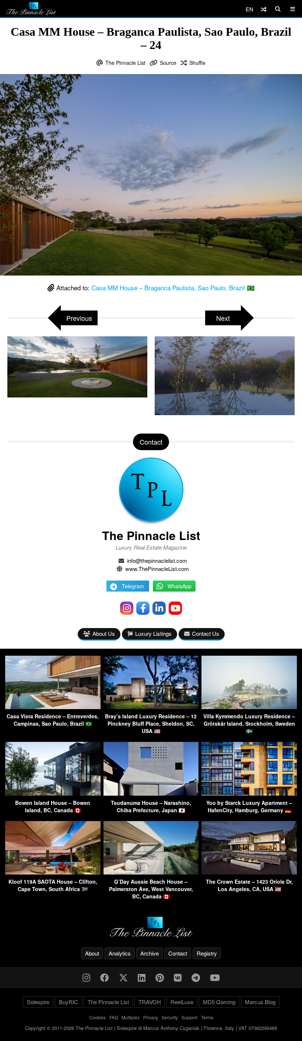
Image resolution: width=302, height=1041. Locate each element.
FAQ (113, 1017)
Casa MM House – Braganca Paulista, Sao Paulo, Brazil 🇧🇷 (172, 287)
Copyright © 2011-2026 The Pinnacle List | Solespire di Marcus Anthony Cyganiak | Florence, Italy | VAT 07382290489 (151, 1027)
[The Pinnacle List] (151, 928)
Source (168, 62)
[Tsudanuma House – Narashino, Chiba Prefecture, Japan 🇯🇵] (151, 793)
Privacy (150, 1017)
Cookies (97, 1017)
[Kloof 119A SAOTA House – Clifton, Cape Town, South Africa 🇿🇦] (53, 872)
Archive (149, 953)
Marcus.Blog (260, 1002)
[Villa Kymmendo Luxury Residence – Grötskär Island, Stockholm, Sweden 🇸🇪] (249, 707)
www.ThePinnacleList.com (157, 568)
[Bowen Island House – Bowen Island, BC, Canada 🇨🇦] (53, 793)
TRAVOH (149, 1002)
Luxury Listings (153, 633)
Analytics (120, 953)
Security (170, 1017)
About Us (103, 633)
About (92, 953)
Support (189, 1017)
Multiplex (131, 1017)
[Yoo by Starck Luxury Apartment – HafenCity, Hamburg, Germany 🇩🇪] (249, 793)
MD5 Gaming (219, 1002)
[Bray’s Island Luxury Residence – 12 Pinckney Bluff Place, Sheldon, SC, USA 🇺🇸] (151, 707)
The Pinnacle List (125, 62)
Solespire (38, 1002)
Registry (207, 953)
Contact (177, 953)
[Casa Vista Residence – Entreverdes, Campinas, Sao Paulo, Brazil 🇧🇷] (53, 707)
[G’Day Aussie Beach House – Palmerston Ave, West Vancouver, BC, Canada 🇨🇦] (151, 872)
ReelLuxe (182, 1002)
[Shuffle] (263, 9)
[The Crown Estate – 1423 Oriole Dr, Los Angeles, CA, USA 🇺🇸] (249, 872)
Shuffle (197, 62)
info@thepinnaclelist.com (157, 560)
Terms (207, 1017)
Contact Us (205, 633)
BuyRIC (68, 1002)
